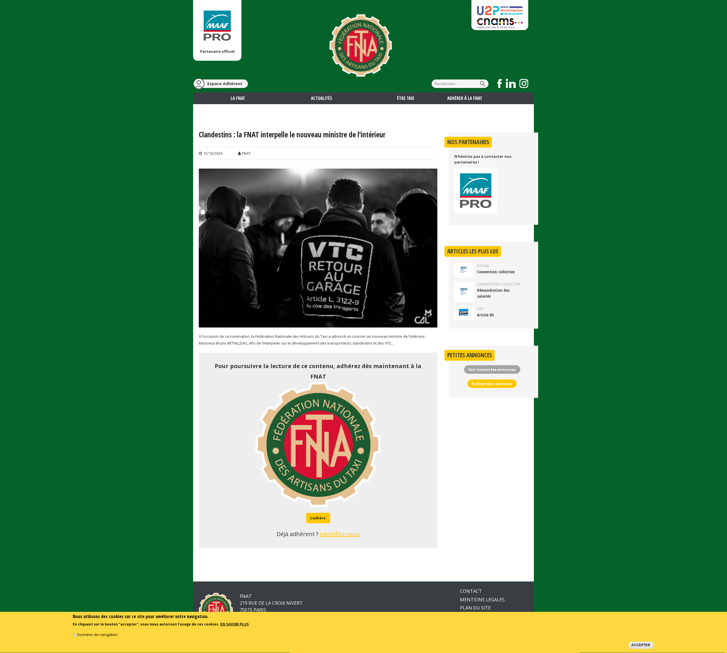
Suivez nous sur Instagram (523, 83)
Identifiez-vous (340, 534)
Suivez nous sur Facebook (499, 83)
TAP (480, 308)
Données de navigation (97, 634)
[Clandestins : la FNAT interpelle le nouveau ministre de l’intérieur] (318, 323)
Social (483, 265)
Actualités (321, 98)
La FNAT (238, 98)
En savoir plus (234, 625)
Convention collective (496, 271)
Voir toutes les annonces (492, 369)
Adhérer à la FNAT (464, 98)
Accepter (640, 645)
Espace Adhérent (224, 83)
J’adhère (318, 517)
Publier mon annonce (492, 383)
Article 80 (485, 315)
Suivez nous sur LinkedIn (511, 83)
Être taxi (405, 98)
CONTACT (471, 591)
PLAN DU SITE (475, 608)
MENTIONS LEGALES (482, 600)
